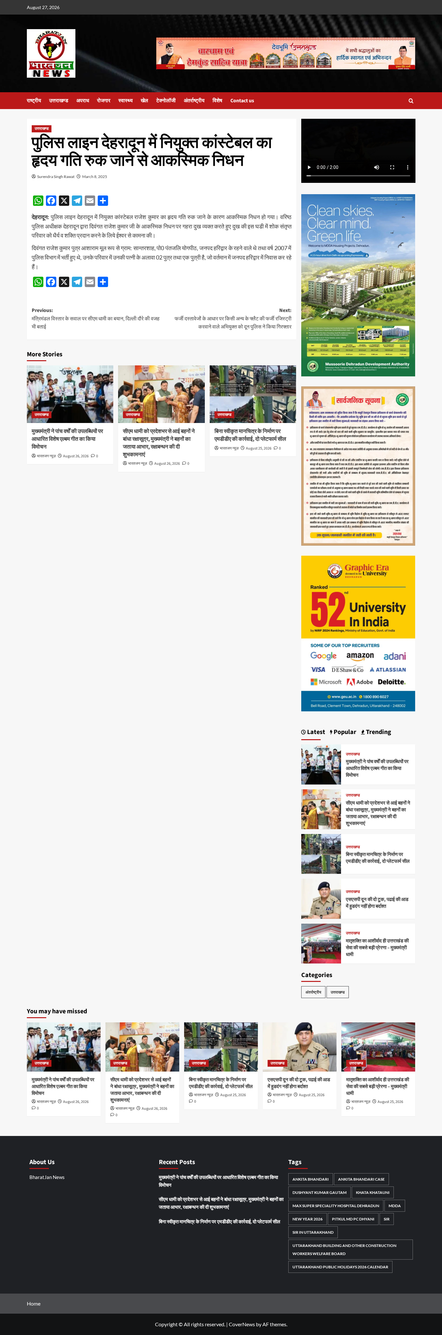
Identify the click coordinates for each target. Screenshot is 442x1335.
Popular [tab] (344, 732)
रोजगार (103, 100)
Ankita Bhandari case (361, 1179)
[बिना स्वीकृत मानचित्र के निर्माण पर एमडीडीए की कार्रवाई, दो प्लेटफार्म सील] (253, 394)
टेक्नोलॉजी (166, 100)
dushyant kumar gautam (320, 1192)
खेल (144, 100)
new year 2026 (308, 1219)
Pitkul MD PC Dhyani (353, 1219)
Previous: (96, 318)
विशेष (217, 100)
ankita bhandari (311, 1179)
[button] (411, 100)
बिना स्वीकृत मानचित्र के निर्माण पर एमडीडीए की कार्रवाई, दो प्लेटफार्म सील (250, 435)
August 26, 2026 (76, 456)
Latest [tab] (315, 732)
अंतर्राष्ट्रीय (194, 100)
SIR (387, 1219)
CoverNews (242, 1324)
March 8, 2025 (94, 176)
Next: (233, 318)
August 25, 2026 (258, 448)
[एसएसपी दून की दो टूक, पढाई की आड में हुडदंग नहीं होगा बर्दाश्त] (321, 898)
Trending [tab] (378, 732)
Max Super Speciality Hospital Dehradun (336, 1205)
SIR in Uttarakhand (313, 1232)
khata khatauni (373, 1192)
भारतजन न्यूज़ (46, 456)
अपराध (82, 100)
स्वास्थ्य (125, 100)
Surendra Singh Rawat (55, 176)
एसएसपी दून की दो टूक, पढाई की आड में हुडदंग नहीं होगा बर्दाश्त (377, 903)
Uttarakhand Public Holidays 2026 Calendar (340, 1266)
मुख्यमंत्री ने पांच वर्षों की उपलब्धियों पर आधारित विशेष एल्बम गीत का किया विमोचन (67, 439)
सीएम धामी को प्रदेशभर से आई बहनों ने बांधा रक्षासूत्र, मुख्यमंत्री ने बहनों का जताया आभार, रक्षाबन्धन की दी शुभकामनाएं (159, 443)
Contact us (242, 100)
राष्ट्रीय (34, 100)
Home (33, 1303)
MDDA (395, 1205)
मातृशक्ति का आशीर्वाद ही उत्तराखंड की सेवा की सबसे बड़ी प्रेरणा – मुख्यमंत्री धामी (377, 948)
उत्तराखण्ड (58, 100)
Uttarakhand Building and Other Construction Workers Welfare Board (344, 1249)
